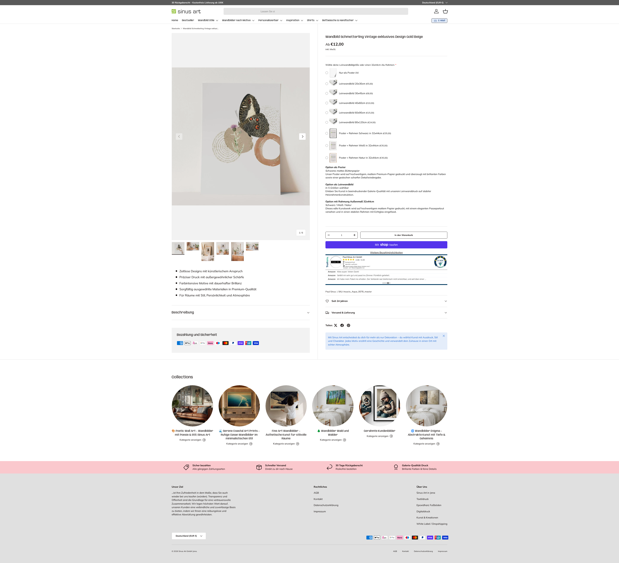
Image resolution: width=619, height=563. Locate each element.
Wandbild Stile (206, 20)
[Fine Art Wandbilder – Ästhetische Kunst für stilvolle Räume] (286, 405)
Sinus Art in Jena (426, 492)
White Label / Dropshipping (432, 523)
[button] (445, 11)
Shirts (310, 20)
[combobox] (316, 11)
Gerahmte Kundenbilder (379, 431)
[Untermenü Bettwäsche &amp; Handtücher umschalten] (356, 20)
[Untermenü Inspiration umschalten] (302, 20)
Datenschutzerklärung (326, 505)
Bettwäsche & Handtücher (338, 20)
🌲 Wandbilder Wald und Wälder (333, 433)
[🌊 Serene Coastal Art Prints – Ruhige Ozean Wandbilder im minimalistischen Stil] (239, 405)
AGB (316, 492)
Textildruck (423, 499)
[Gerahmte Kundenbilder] (379, 405)
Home (175, 20)
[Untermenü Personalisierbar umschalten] (281, 20)
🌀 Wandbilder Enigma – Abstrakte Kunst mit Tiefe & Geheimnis (426, 435)
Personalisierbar (268, 20)
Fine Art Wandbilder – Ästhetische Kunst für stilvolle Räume (286, 435)
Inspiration (292, 20)
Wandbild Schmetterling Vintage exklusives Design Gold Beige (201, 28)
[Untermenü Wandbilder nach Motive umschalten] (253, 20)
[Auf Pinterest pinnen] (348, 325)
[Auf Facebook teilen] (342, 325)
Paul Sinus (330, 291)
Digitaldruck (423, 511)
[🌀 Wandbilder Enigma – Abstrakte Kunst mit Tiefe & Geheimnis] (426, 405)
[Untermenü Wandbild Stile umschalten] (217, 20)
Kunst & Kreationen (427, 517)
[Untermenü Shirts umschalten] (317, 20)
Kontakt (318, 499)
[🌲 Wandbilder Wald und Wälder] (333, 405)
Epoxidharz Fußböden (429, 505)
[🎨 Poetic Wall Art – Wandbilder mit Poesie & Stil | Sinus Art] (192, 405)
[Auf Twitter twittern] (335, 325)
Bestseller (188, 20)
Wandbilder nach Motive (236, 20)
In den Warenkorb (404, 235)
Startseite (176, 28)
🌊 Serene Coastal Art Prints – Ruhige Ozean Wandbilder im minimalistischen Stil (239, 435)
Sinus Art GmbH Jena (188, 551)
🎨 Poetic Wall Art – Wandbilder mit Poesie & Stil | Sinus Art (192, 433)
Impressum (320, 511)
